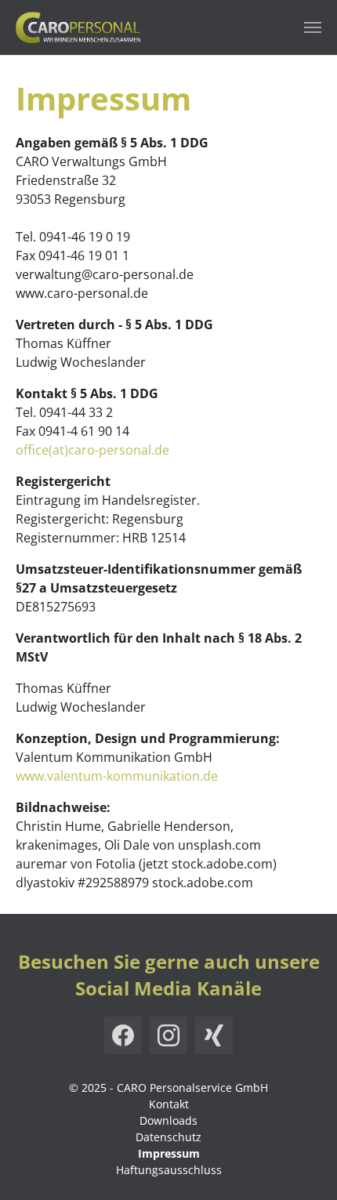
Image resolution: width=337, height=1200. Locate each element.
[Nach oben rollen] (302, 1165)
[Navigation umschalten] (312, 27)
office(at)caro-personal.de (92, 450)
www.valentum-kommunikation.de (117, 776)
